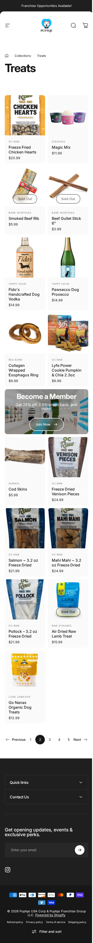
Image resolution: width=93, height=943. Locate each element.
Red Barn (15, 359)
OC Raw (14, 141)
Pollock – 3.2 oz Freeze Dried (23, 633)
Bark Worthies (20, 212)
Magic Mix (61, 147)
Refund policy (13, 911)
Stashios (58, 141)
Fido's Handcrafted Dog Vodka (24, 294)
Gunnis (14, 483)
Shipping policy (75, 911)
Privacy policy (32, 911)
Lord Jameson (20, 696)
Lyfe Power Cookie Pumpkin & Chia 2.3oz (67, 370)
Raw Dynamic (62, 625)
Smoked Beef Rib (24, 218)
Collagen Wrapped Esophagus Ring (23, 370)
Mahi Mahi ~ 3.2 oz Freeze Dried (66, 562)
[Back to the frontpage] (7, 56)
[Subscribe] (76, 839)
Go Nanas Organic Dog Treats (20, 707)
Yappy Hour (17, 283)
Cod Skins (18, 489)
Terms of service (53, 911)
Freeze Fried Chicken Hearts (22, 149)
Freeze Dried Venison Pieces (65, 491)
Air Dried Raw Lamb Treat (64, 633)
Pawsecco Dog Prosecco (65, 292)
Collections (23, 56)
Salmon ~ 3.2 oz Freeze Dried (23, 562)
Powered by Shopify (49, 904)
